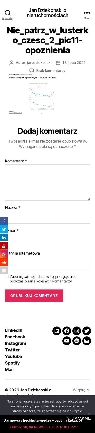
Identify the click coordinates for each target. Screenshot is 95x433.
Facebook (15, 336)
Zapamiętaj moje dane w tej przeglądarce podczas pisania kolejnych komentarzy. (43, 278)
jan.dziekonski (39, 62)
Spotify (12, 362)
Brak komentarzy (51, 70)
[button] (80, 418)
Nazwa (12, 207)
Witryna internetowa (22, 253)
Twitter (12, 349)
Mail (9, 369)
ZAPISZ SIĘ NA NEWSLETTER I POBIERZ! (42, 427)
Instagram (15, 343)
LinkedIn (13, 330)
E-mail (12, 230)
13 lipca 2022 (74, 62)
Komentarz (16, 161)
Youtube (13, 356)
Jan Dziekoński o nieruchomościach (47, 13)
